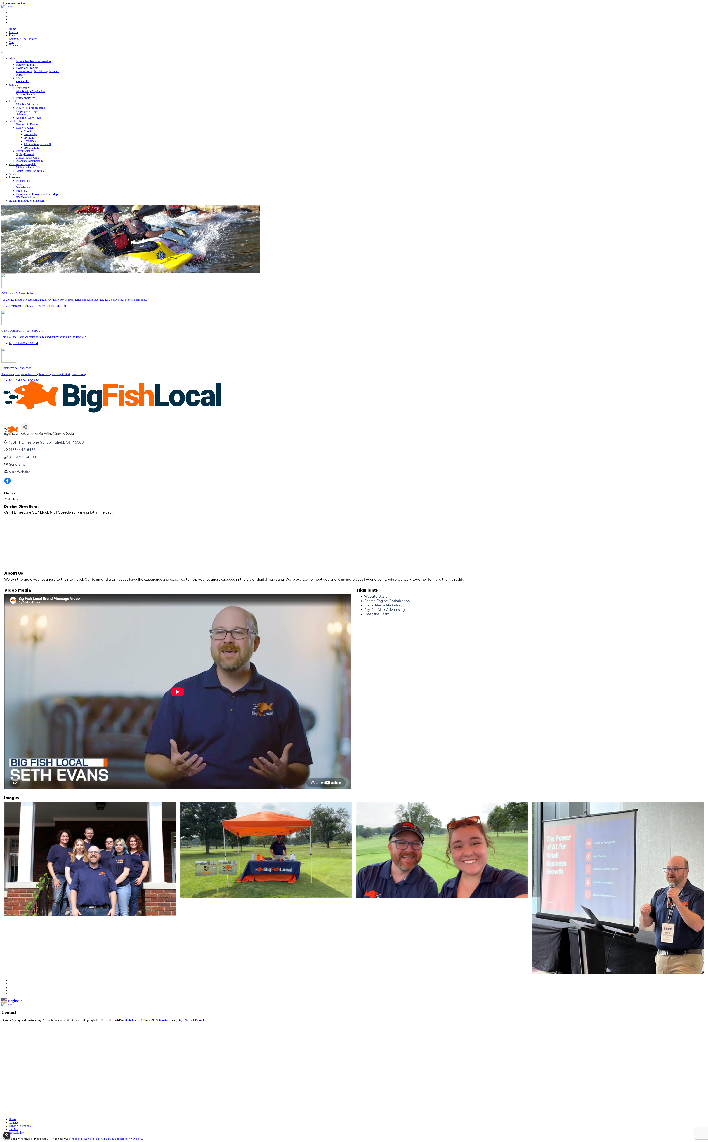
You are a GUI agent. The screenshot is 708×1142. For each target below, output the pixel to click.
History (20, 74)
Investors (14, 101)
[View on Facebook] (7, 483)
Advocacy (22, 114)
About (12, 58)
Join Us (13, 32)
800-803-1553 (133, 1020)
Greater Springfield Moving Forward (37, 71)
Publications (23, 180)
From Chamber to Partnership (33, 61)
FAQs (19, 77)
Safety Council (25, 127)
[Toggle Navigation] (2, 52)
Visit (11, 42)
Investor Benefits (26, 94)
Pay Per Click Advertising (384, 609)
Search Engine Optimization (387, 601)
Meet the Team (376, 614)
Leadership (30, 134)
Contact (13, 45)
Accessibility (16, 1132)
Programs (29, 137)
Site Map (14, 1129)
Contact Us (22, 81)
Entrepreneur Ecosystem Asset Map (37, 194)
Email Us (200, 1020)
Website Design (377, 596)
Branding (21, 190)
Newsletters (23, 187)
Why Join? (22, 87)
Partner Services (25, 97)
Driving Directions (20, 1125)
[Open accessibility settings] (6, 1135)
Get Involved (16, 121)
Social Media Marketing (383, 605)
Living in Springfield (28, 167)
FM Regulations (25, 197)
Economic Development (23, 38)
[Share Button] (25, 427)
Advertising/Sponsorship (30, 107)
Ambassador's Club (27, 157)
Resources (30, 140)
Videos (20, 184)
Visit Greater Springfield (30, 170)
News (12, 174)
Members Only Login (28, 117)
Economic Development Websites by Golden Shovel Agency (106, 1138)
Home (12, 28)
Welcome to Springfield (22, 164)
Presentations (31, 147)
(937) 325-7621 (160, 1020)
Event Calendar (25, 150)
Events (13, 35)
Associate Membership (29, 160)
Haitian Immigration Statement (26, 200)
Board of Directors (27, 67)
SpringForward (25, 154)
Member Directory (27, 104)
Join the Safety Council (37, 144)
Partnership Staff (26, 64)
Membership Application (30, 91)
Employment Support (28, 111)
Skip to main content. (13, 3)
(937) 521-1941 (185, 1020)
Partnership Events (27, 124)
